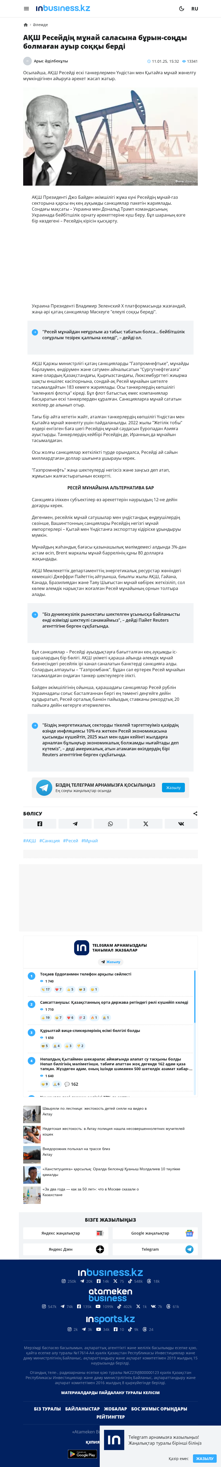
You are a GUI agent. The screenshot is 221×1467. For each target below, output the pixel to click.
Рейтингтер (110, 1417)
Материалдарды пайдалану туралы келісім (110, 1392)
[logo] (104, 8)
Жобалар (115, 1409)
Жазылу (204, 1458)
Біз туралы (47, 1409)
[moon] (181, 8)
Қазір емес (179, 1458)
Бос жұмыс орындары (159, 1409)
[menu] (26, 8)
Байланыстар (82, 1409)
